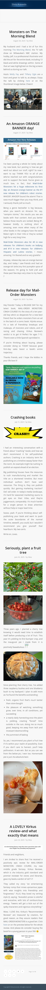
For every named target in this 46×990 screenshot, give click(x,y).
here (28, 81)
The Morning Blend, (21, 50)
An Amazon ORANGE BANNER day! (23, 125)
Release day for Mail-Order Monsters (23, 292)
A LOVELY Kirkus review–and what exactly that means (23, 831)
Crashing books (23, 417)
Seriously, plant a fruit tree (23, 550)
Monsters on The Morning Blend (23, 33)
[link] (14, 74)
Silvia (31, 41)
